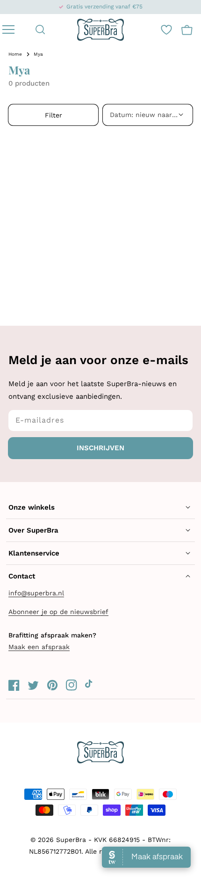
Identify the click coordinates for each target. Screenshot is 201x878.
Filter (53, 115)
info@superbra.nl (36, 593)
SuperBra (71, 839)
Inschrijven (100, 448)
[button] (40, 29)
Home (15, 54)
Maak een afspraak (39, 647)
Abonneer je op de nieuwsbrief (58, 611)
